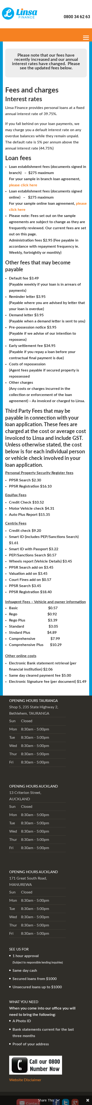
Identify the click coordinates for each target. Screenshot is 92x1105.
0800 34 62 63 (77, 16)
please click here (23, 185)
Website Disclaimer (25, 1080)
